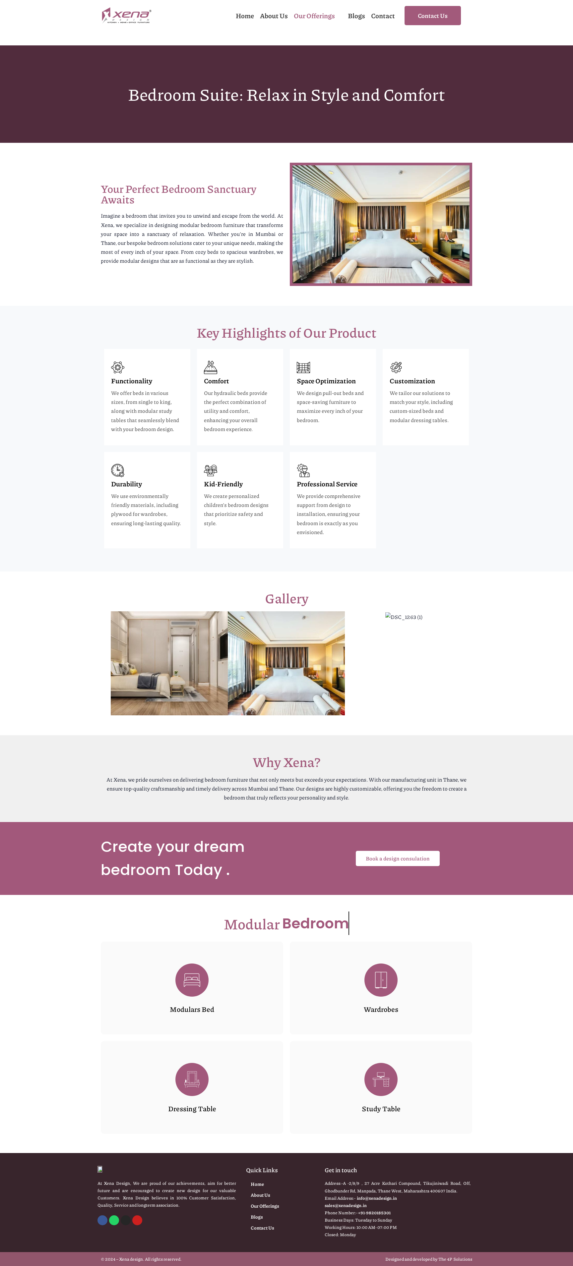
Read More (192, 1006)
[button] (104, 663)
